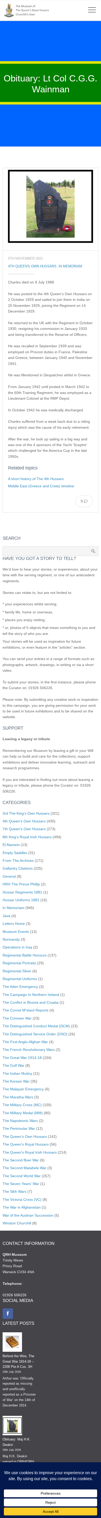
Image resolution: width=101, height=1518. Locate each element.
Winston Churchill (17, 1223)
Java (6, 916)
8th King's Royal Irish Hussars (27, 837)
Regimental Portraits (19, 963)
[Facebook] (8, 1313)
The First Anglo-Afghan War (25, 1042)
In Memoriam (70, 266)
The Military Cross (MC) (22, 1105)
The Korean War (16, 1081)
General (9, 876)
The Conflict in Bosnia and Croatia (31, 1002)
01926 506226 (14, 1295)
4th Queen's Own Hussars (32, 266)
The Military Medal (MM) (23, 1113)
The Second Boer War (21, 1160)
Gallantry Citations (18, 868)
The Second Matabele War (24, 1168)
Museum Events (16, 932)
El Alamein (11, 845)
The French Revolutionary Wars (29, 1050)
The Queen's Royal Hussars (26, 1144)
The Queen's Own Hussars (25, 1136)
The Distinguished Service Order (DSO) (35, 1034)
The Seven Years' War (21, 1184)
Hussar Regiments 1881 (22, 892)
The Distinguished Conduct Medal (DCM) (36, 1026)
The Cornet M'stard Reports (25, 1010)
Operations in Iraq (17, 947)
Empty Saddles (15, 853)
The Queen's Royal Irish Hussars (30, 1152)
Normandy (11, 939)
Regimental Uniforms (20, 979)
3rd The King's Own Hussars (26, 813)
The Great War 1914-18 (22, 1058)
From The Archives (18, 860)
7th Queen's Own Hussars (24, 829)
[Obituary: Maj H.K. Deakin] (12, 1426)
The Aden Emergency (20, 987)
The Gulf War (13, 1065)
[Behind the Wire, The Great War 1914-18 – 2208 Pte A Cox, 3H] (12, 1343)
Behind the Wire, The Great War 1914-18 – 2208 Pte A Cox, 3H (18, 1361)
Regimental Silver (17, 971)
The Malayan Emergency (23, 1089)
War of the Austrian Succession (28, 1215)
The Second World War (22, 1176)
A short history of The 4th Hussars (36, 479)
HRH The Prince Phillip (21, 884)
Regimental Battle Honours (25, 955)
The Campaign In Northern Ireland (31, 995)
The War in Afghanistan (22, 1207)
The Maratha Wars (18, 1097)
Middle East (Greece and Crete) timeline (41, 486)
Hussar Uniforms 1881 (21, 900)
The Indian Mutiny (17, 1073)
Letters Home (14, 923)
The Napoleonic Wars (20, 1121)
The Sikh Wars (14, 1191)
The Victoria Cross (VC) (22, 1199)
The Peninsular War (19, 1128)
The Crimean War (17, 1018)
